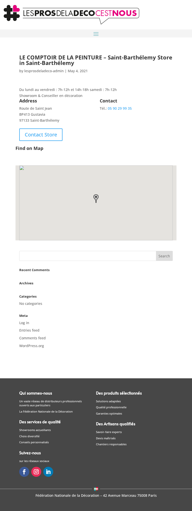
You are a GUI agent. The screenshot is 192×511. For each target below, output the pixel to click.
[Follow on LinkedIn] (48, 472)
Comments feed (32, 338)
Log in (24, 322)
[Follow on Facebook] (24, 472)
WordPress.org (31, 345)
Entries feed (29, 330)
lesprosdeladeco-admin (44, 70)
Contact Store (41, 134)
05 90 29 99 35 (120, 108)
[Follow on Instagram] (36, 472)
